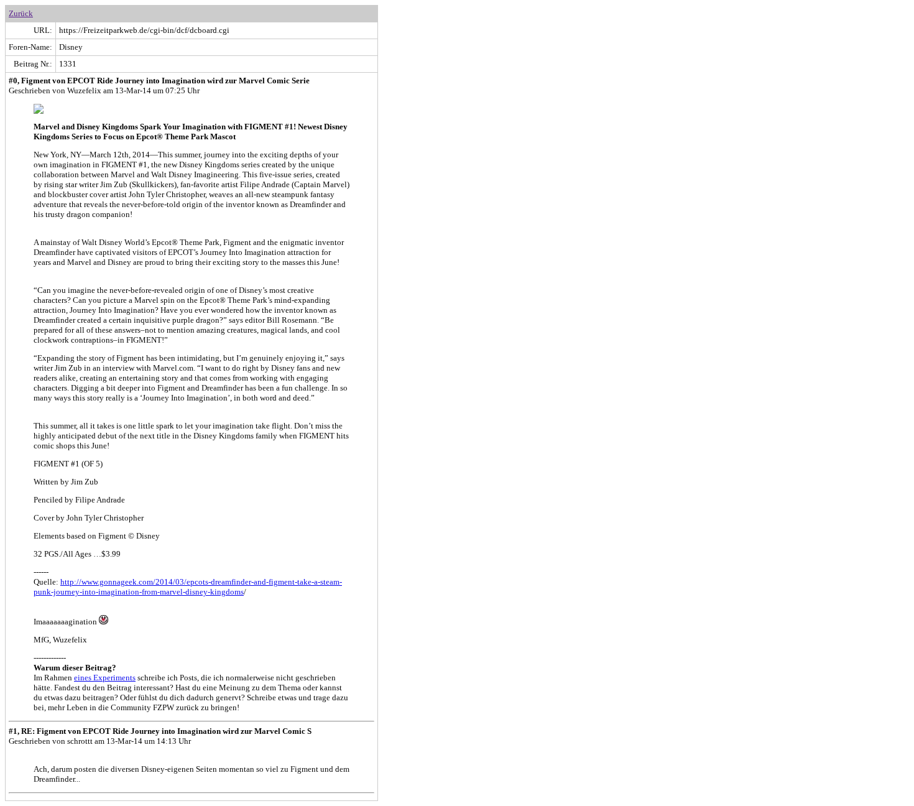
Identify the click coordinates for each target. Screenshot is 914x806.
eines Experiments (105, 677)
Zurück (21, 13)
